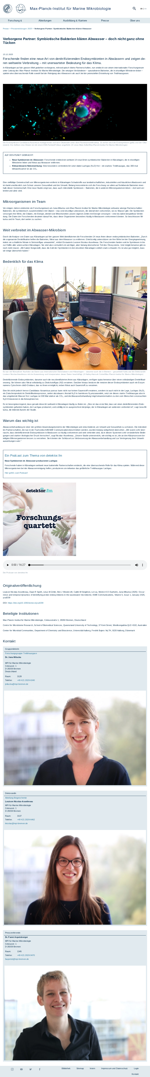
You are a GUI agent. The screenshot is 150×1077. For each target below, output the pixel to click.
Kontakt (135, 1074)
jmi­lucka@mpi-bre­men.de (16, 684)
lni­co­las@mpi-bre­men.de (16, 823)
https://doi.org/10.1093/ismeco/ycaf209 (26, 603)
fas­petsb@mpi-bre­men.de (17, 959)
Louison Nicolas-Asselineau (19, 801)
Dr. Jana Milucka (13, 657)
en (145, 8)
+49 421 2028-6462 (26, 819)
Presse (105, 20)
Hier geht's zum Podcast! (16, 473)
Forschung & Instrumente (15, 21)
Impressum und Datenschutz (114, 1068)
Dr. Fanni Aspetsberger (16, 937)
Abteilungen (45, 20)
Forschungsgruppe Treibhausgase (21, 653)
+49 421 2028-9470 (26, 955)
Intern (92, 1068)
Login (136, 1068)
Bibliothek (66, 1068)
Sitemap (80, 1068)
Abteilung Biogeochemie (16, 798)
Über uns (135, 20)
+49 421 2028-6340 (26, 680)
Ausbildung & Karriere (75, 20)
